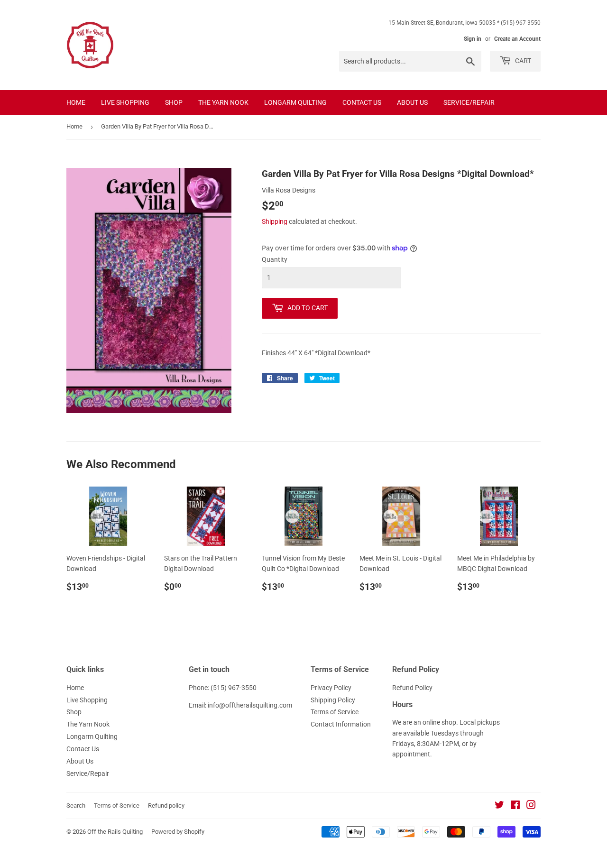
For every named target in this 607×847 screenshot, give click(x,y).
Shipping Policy (333, 700)
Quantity (274, 259)
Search (75, 805)
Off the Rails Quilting (115, 831)
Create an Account (517, 39)
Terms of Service (335, 712)
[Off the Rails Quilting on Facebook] (515, 806)
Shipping (274, 221)
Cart (522, 60)
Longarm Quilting (295, 102)
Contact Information (341, 724)
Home (75, 102)
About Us (412, 102)
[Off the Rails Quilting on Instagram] (531, 806)
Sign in (472, 39)
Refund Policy (412, 687)
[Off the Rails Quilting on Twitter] (499, 806)
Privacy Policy (331, 687)
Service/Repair (469, 102)
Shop (174, 102)
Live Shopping (125, 102)
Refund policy (166, 805)
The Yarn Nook (223, 102)
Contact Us (361, 102)
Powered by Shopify (177, 831)
